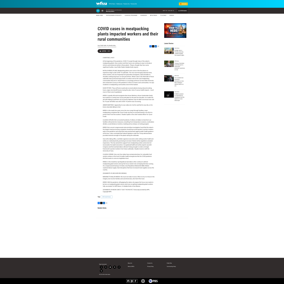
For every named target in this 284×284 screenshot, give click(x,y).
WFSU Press (153, 15)
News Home (99, 15)
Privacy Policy (150, 266)
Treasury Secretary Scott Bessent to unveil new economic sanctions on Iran (180, 66)
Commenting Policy (171, 266)
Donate (184, 4)
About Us (130, 263)
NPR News (177, 61)
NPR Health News (106, 196)
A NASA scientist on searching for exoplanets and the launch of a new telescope (179, 97)
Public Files (169, 263)
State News (177, 48)
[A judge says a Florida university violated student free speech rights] (169, 51)
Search (172, 15)
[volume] (102, 10)
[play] (98, 11)
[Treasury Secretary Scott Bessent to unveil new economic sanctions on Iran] (169, 64)
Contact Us (149, 263)
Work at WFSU (131, 266)
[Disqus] (142, 237)
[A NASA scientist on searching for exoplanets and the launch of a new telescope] (169, 94)
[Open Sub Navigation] (104, 15)
